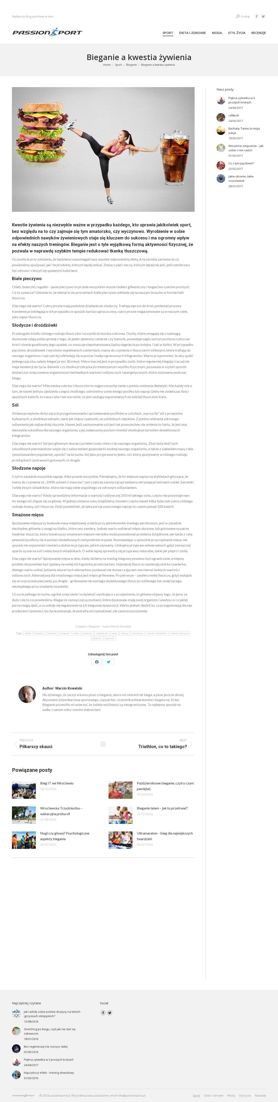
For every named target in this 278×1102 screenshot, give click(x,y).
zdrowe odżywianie (157, 633)
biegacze (52, 633)
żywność (109, 638)
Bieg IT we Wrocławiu (56, 783)
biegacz (39, 633)
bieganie (65, 633)
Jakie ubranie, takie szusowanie (241, 178)
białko (28, 633)
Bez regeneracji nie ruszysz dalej (46, 1046)
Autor (117, 626)
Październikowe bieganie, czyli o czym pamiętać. (165, 786)
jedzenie (87, 633)
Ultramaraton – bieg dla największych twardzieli (165, 836)
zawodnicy (137, 633)
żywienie (96, 638)
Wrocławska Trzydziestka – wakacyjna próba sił (61, 811)
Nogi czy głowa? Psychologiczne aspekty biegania (64, 836)
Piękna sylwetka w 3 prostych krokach (241, 100)
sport (114, 633)
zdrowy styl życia (180, 633)
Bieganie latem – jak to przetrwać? (162, 808)
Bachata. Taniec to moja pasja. (244, 130)
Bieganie (94, 626)
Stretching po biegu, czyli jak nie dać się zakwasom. (49, 1031)
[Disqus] (103, 923)
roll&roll (233, 115)
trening (124, 633)
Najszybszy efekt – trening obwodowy (49, 1073)
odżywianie (102, 633)
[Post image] (24, 790)
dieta (76, 633)
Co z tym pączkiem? (241, 163)
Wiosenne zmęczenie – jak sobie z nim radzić (245, 148)
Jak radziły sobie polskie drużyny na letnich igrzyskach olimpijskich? (52, 1014)
